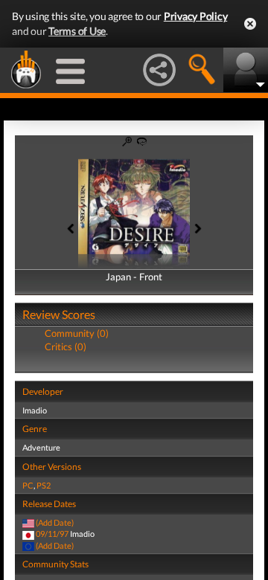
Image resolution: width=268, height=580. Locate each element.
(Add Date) (55, 522)
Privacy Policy (196, 16)
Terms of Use (77, 31)
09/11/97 (52, 533)
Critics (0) (65, 346)
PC (28, 485)
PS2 (43, 485)
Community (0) (77, 333)
